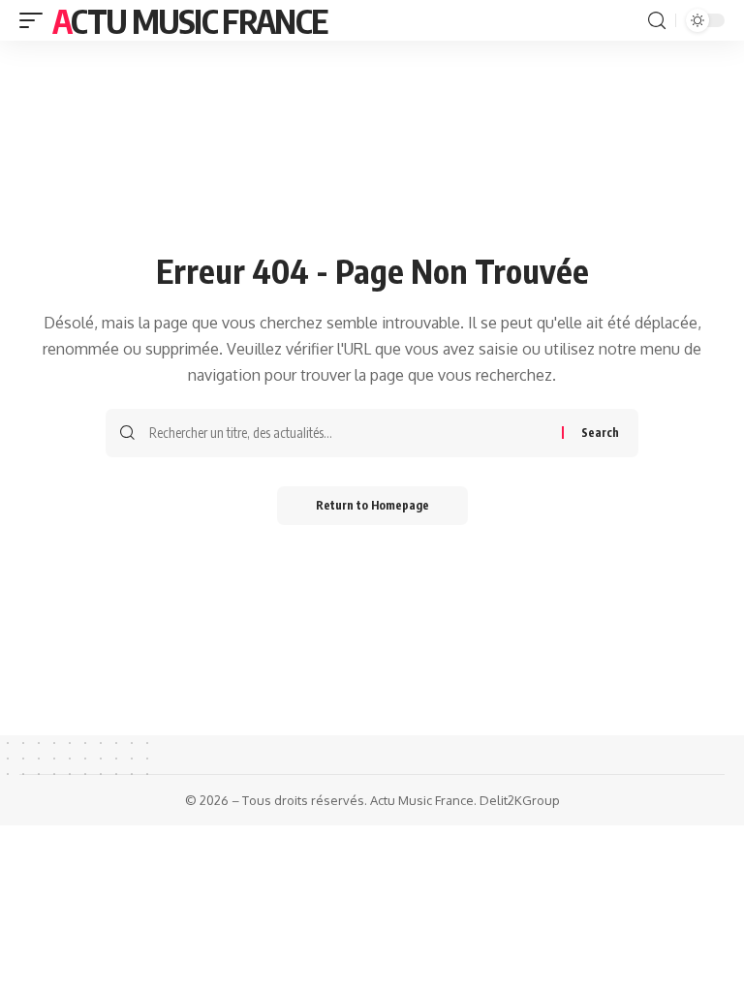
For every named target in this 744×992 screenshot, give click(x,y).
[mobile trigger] (35, 20)
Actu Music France (189, 20)
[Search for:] (348, 433)
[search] (656, 21)
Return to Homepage (372, 505)
